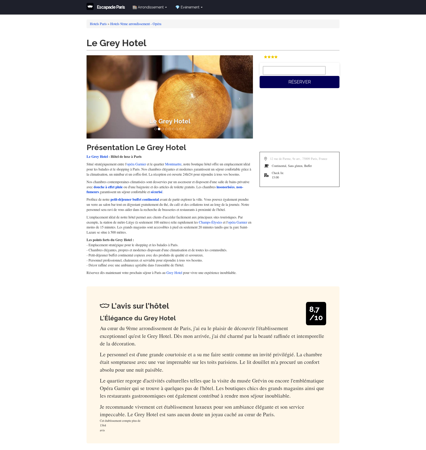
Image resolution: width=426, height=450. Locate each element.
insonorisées (226, 186)
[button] (99, 97)
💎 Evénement (187, 7)
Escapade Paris (111, 7)
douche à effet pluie (108, 186)
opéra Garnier (136, 164)
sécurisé (156, 191)
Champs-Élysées (210, 222)
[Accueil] (92, 6)
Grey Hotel (174, 272)
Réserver (299, 82)
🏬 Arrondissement (148, 7)
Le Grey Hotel (97, 156)
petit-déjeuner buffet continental (134, 199)
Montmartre (173, 164)
